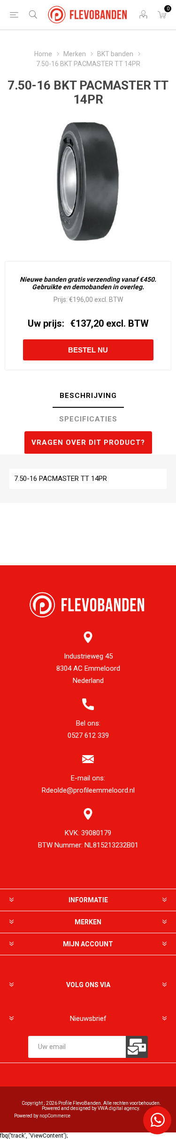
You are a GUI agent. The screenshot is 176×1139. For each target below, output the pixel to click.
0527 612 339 (88, 735)
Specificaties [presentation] (88, 419)
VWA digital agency (118, 1108)
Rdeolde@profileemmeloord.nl (88, 790)
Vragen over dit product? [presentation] (88, 442)
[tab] (88, 396)
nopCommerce (54, 1115)
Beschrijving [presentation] (88, 395)
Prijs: (61, 299)
